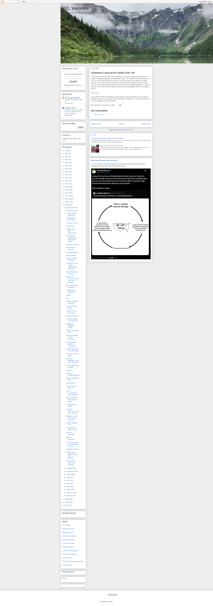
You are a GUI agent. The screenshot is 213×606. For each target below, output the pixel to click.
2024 (67, 153)
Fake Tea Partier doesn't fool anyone (112, 145)
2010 (67, 196)
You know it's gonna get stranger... (70, 462)
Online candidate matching (72, 302)
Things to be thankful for (71, 291)
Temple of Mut (70, 108)
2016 (67, 178)
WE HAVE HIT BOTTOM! (71, 219)
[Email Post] (119, 105)
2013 (67, 187)
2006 (67, 499)
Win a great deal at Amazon (72, 286)
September (71, 471)
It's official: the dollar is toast (71, 428)
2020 (67, 166)
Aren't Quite (95, 93)
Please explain (71, 255)
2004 (67, 505)
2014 (67, 184)
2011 (67, 193)
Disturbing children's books (70, 325)
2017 (67, 175)
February (70, 492)
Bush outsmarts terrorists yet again (71, 399)
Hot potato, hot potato (71, 405)
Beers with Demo (68, 529)
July (68, 477)
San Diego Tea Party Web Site (73, 561)
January (70, 495)
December (70, 207)
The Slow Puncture (70, 433)
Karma (68, 295)
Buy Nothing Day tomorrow (72, 273)
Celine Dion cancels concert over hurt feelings (72, 279)
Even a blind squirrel (70, 248)
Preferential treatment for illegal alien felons (71, 238)
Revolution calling (72, 449)
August (69, 474)
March (69, 489)
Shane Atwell (66, 558)
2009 (67, 199)
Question (69, 370)
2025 (67, 150)
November (70, 210)
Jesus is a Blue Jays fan (71, 259)
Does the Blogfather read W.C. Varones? (72, 360)
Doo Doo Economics (69, 536)
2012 (67, 190)
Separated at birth (72, 244)
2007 (67, 205)
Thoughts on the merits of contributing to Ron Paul (72, 266)
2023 (67, 156)
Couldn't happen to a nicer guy (72, 320)
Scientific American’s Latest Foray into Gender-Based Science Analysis (74, 111)
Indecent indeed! (72, 316)
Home (121, 124)
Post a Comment (99, 114)
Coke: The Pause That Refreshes (72, 350)
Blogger (110, 601)
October (70, 468)
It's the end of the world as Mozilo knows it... (72, 444)
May (68, 483)
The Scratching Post (72, 98)
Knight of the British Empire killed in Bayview (72, 455)
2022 (67, 159)
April (68, 486)
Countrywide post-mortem (72, 366)
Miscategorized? (72, 252)
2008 (67, 202)
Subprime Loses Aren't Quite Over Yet (72, 418)
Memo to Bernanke (70, 438)
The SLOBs (66, 525)
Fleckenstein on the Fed (71, 387)
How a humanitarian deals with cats (72, 393)
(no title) (93, 135)
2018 (67, 172)
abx (67, 298)
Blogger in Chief (68, 532)
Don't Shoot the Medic (71, 307)
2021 (67, 162)
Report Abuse (68, 572)
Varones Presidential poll (72, 374)
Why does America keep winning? (104, 160)
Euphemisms (70, 383)
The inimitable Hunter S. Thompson (71, 344)
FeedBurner (78, 85)
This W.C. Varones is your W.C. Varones (72, 411)
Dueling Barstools (68, 540)
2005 (67, 502)
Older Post (146, 124)
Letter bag (69, 226)
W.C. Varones (75, 8)
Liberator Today (67, 547)
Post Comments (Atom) (125, 130)
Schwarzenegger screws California (72, 337)
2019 (67, 169)
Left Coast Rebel (68, 543)
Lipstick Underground (69, 550)
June (69, 480)
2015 (67, 181)
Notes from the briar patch (71, 312)
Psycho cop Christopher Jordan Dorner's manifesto (107, 138)
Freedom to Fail (71, 223)
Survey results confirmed (71, 214)
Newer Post (95, 124)
